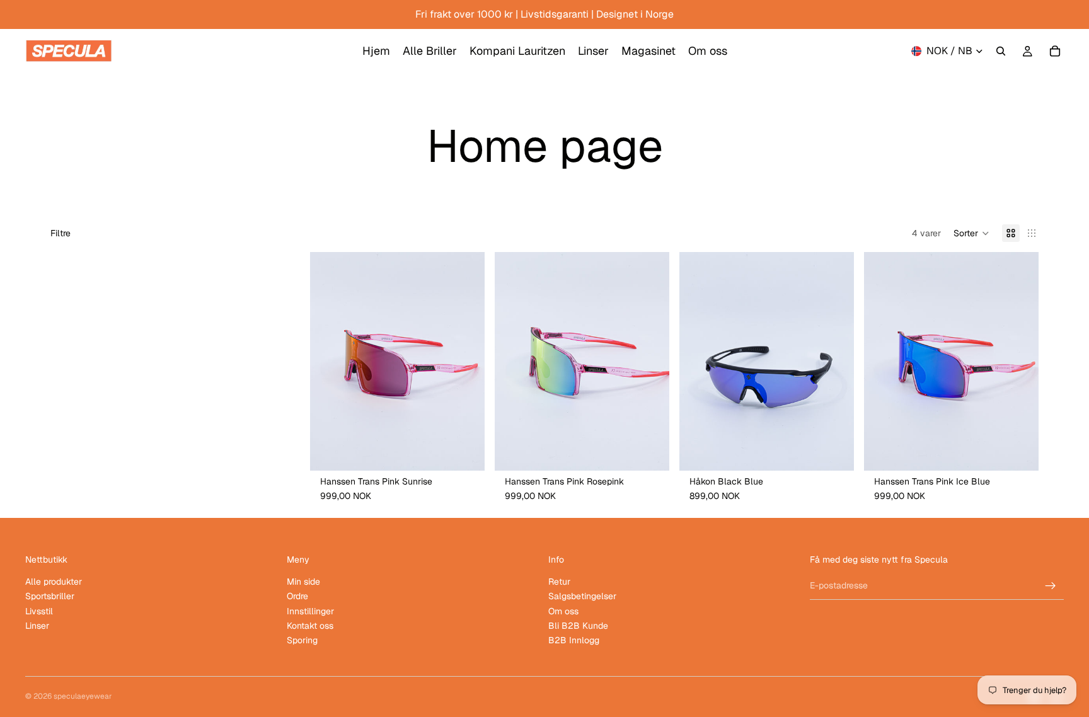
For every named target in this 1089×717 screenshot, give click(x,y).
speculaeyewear (83, 696)
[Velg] (465, 451)
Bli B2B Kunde (578, 625)
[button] (971, 233)
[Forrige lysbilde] (329, 362)
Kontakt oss (310, 625)
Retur (559, 581)
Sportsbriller (49, 596)
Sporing (302, 640)
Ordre (297, 596)
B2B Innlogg (573, 640)
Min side (303, 581)
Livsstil (39, 611)
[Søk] (1001, 51)
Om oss (563, 611)
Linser (37, 625)
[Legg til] (834, 451)
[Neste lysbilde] (466, 362)
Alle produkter (53, 581)
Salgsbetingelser (582, 596)
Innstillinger (310, 611)
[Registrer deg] (1050, 586)
